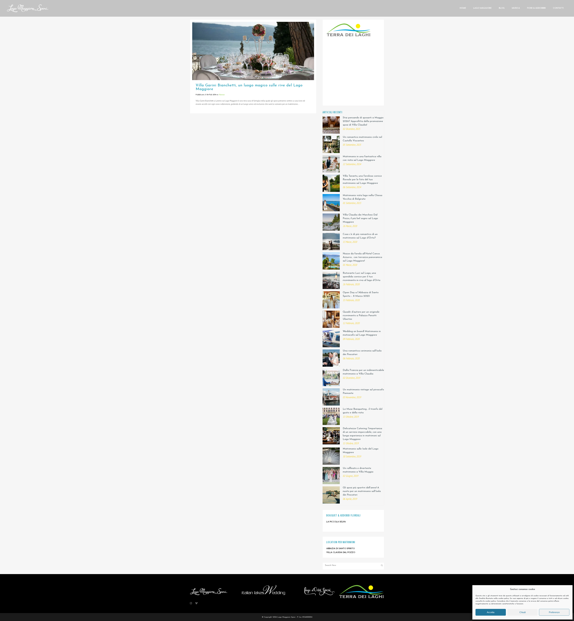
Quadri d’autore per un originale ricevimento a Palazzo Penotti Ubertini (361, 315)
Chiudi (522, 612)
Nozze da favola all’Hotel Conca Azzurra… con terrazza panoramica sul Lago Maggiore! (362, 257)
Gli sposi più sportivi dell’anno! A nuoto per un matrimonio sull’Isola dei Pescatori (362, 491)
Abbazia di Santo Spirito (340, 548)
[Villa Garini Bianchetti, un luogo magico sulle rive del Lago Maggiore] (253, 51)
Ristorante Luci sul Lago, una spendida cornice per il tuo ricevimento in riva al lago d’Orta (361, 277)
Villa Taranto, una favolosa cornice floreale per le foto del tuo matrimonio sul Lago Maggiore (362, 179)
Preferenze (554, 612)
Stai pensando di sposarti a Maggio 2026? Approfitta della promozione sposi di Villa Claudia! (363, 121)
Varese (222, 95)
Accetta (490, 612)
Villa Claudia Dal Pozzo (340, 552)
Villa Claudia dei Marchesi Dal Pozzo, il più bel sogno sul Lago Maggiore (360, 218)
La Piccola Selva (336, 522)
